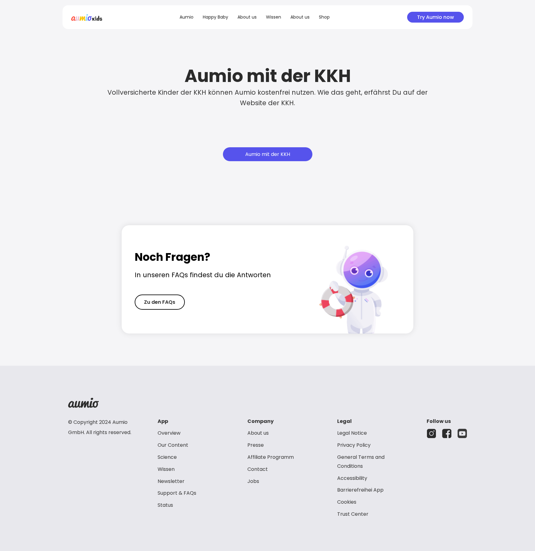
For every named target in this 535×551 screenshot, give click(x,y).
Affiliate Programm (270, 457)
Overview (169, 433)
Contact (257, 469)
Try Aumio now (435, 17)
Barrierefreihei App (360, 489)
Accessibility (352, 478)
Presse (255, 445)
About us (247, 17)
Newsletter (171, 481)
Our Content (173, 445)
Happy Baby (215, 17)
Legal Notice (352, 433)
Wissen (273, 17)
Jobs (253, 481)
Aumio (187, 17)
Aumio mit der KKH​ (267, 154)
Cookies (346, 502)
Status (165, 505)
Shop (324, 17)
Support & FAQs (177, 493)
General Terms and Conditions (361, 462)
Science (167, 457)
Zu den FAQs (159, 302)
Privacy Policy (354, 445)
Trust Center (352, 514)
